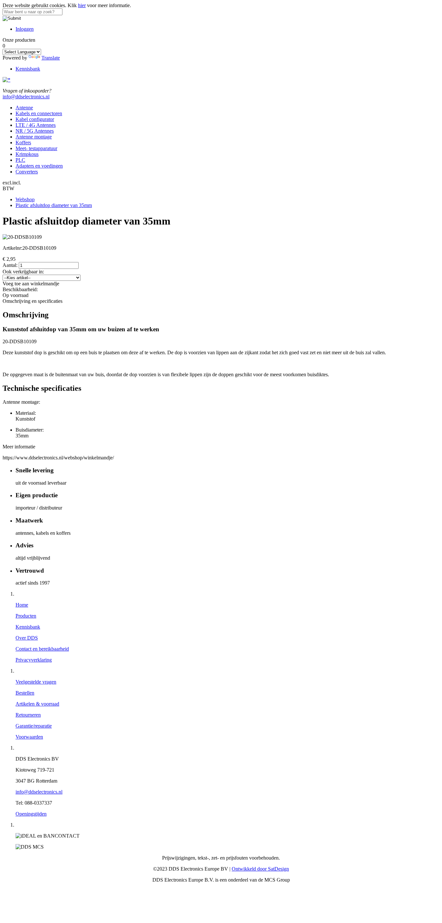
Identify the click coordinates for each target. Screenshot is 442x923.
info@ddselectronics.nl (26, 96)
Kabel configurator (35, 119)
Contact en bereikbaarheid (42, 649)
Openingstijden (31, 814)
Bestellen (25, 693)
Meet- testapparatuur (36, 148)
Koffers (23, 142)
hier (82, 5)
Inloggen (25, 29)
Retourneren (28, 715)
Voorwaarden (29, 737)
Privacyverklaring (34, 660)
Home (22, 605)
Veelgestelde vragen (36, 682)
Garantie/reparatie (34, 726)
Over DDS (27, 638)
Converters (27, 171)
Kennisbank (28, 68)
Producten (26, 616)
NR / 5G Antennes (35, 131)
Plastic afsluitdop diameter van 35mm (54, 205)
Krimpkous (27, 154)
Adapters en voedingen (39, 166)
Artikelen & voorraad (37, 704)
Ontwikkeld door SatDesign (260, 869)
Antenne (24, 107)
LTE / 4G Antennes (36, 125)
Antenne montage (34, 136)
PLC (20, 160)
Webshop (25, 199)
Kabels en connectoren (39, 113)
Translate (50, 57)
